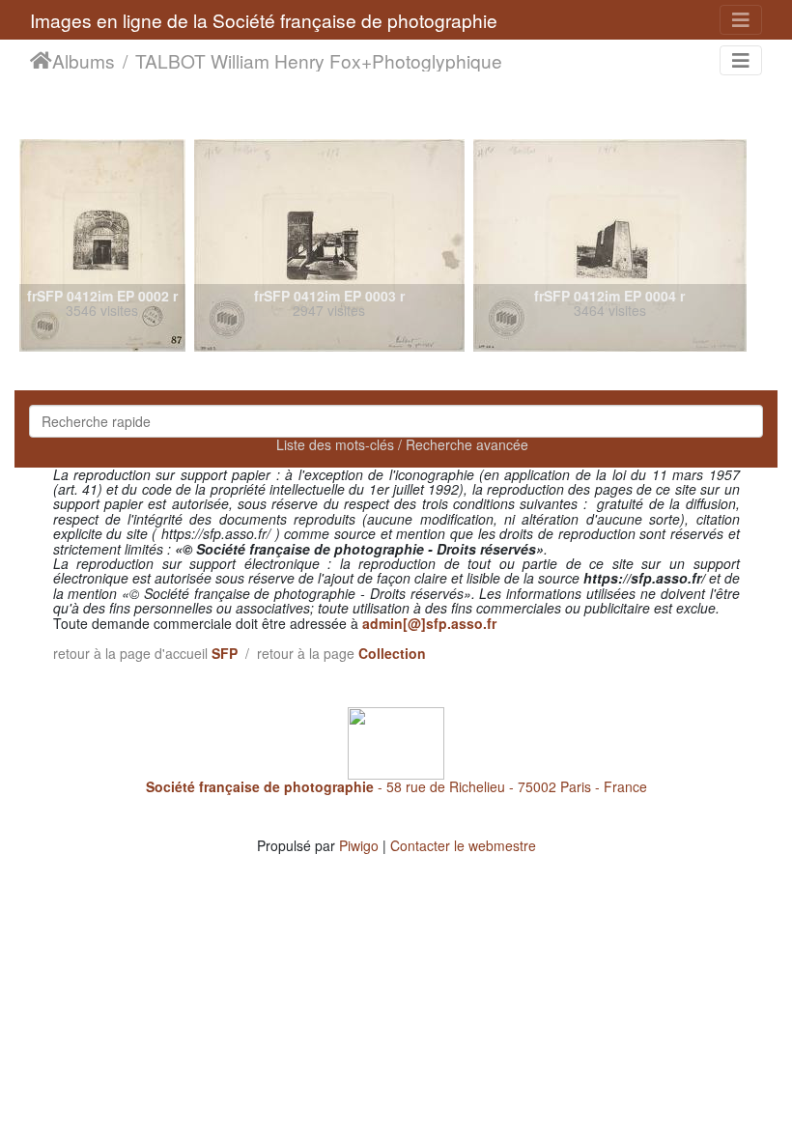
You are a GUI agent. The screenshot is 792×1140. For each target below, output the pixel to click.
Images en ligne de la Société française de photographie (263, 20)
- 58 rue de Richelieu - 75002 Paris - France (396, 786)
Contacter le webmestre (463, 845)
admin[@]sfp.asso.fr (429, 623)
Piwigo (359, 845)
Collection (392, 653)
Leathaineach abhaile (41, 60)
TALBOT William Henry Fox (248, 60)
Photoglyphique (437, 60)
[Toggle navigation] (741, 20)
